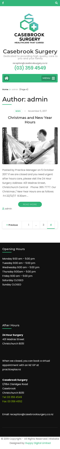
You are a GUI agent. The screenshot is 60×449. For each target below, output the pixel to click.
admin (8, 208)
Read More (30, 204)
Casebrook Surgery (30, 51)
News (18, 111)
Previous (13, 224)
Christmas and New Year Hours (30, 119)
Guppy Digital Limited (38, 443)
